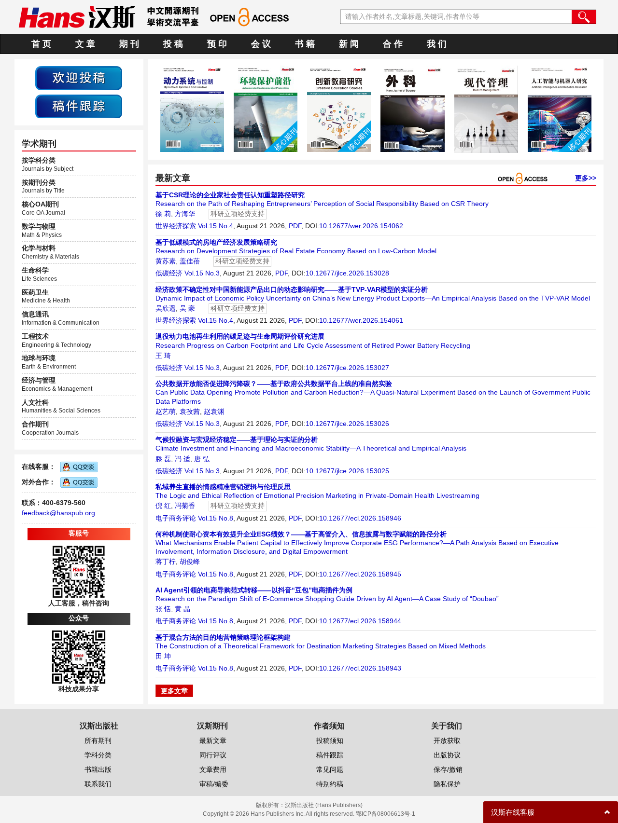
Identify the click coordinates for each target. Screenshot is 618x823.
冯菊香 (185, 505)
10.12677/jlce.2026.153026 (347, 423)
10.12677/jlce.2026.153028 (347, 273)
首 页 (41, 44)
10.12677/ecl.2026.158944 (360, 621)
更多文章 (174, 691)
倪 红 (163, 505)
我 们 (437, 44)
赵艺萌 (165, 411)
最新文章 (212, 740)
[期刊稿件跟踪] (78, 106)
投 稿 (173, 44)
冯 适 (182, 459)
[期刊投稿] (78, 77)
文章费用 (212, 769)
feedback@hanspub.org (58, 513)
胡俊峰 (190, 561)
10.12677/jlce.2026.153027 (347, 367)
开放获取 (447, 740)
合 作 (393, 44)
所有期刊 (98, 740)
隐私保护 (447, 784)
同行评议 (212, 755)
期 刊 (129, 44)
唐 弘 (202, 459)
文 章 (85, 44)
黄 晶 (182, 609)
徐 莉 (163, 214)
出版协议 (447, 755)
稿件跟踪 (329, 755)
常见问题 (329, 769)
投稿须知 (329, 740)
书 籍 (305, 44)
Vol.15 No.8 (215, 518)
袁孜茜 (190, 411)
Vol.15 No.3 (202, 273)
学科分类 (98, 755)
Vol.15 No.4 (215, 226)
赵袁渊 (214, 411)
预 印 (217, 44)
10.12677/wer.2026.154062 (361, 226)
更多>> (585, 178)
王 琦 (163, 355)
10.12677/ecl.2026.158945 (360, 574)
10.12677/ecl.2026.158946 (360, 518)
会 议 (261, 44)
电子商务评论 (175, 518)
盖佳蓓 (190, 261)
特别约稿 (329, 784)
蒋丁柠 (165, 561)
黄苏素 (165, 261)
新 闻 (349, 44)
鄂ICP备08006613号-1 (385, 813)
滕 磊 (163, 459)
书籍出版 (98, 769)
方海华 (185, 214)
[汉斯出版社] (77, 16)
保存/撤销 (448, 769)
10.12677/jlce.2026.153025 (347, 471)
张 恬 (163, 609)
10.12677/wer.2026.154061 (361, 320)
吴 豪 (187, 308)
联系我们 (98, 784)
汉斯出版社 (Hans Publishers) (324, 805)
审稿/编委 (213, 784)
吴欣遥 (165, 308)
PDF (295, 226)
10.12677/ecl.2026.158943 (360, 668)
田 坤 (163, 656)
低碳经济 (169, 273)
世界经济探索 (175, 226)
